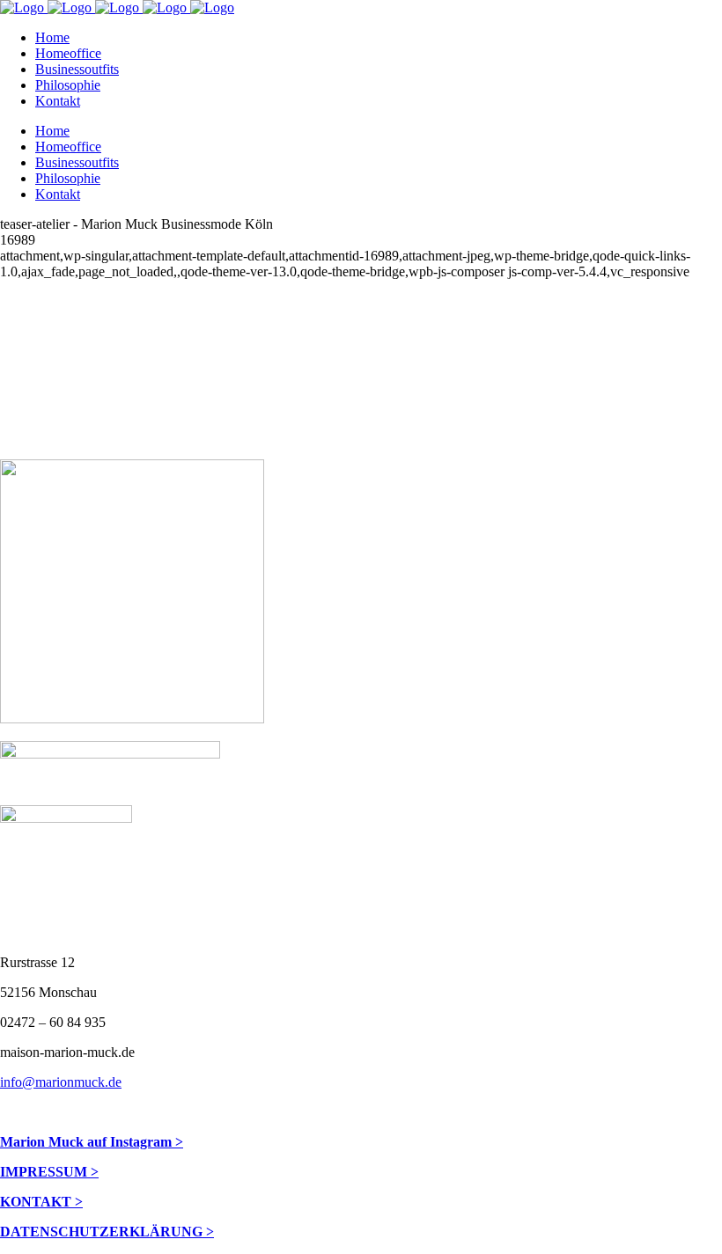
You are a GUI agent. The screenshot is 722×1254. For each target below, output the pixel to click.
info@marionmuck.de (61, 1081)
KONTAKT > (41, 1201)
